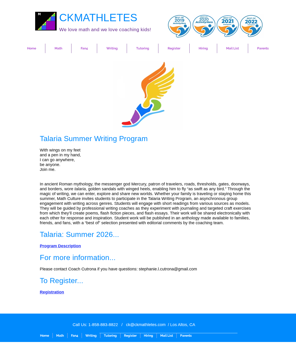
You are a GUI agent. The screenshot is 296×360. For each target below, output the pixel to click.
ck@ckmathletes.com (146, 324)
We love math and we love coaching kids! (105, 29)
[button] (58, 48)
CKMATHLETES (98, 18)
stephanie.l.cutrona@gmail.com (168, 269)
